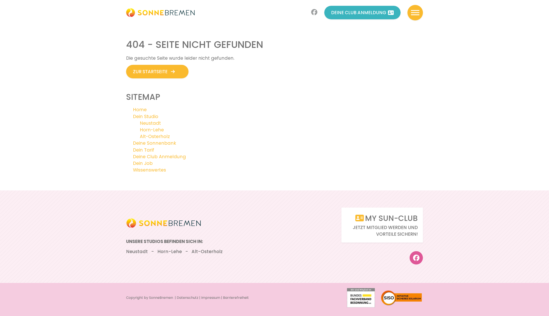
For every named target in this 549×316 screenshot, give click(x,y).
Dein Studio (145, 116)
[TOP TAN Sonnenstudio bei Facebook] (314, 12)
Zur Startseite (150, 71)
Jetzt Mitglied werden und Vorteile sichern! (385, 225)
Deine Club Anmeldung (358, 12)
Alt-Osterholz (155, 136)
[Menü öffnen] (415, 12)
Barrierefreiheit (236, 297)
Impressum (210, 297)
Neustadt (150, 123)
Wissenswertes (149, 170)
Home (140, 109)
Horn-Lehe (152, 130)
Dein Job (143, 163)
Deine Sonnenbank (154, 143)
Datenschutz (187, 297)
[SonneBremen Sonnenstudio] (160, 12)
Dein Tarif (143, 150)
